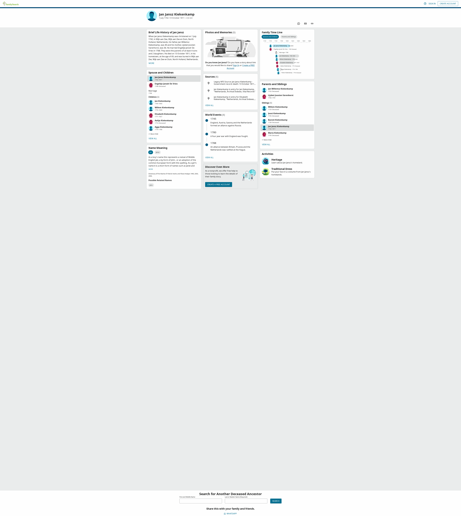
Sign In (432, 3)
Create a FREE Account (218, 184)
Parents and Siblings (289, 37)
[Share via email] (305, 23)
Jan (151, 152)
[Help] (425, 3)
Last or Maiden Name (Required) (236, 497)
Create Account (448, 3)
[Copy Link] (312, 23)
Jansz (157, 152)
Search (275, 501)
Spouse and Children (270, 37)
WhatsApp (232, 513)
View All (153, 138)
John (151, 185)
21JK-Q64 (189, 18)
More (151, 63)
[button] (174, 78)
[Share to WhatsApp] (298, 23)
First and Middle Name (187, 497)
